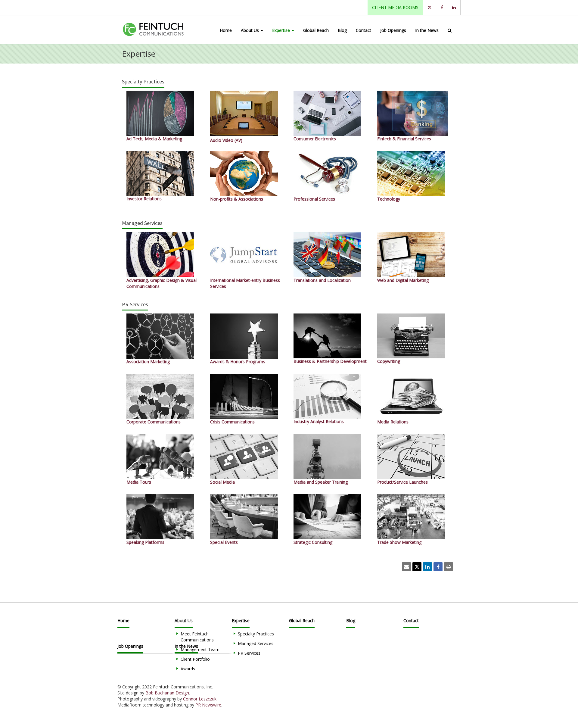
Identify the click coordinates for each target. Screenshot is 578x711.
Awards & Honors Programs (237, 361)
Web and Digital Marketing (403, 280)
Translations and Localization (322, 280)
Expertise (281, 30)
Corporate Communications (153, 422)
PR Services (249, 653)
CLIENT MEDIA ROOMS (395, 7)
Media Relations (393, 422)
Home (226, 30)
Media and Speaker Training (321, 482)
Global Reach (316, 30)
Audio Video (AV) (226, 140)
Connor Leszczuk (199, 699)
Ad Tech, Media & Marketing (154, 139)
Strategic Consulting (313, 542)
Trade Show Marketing (399, 542)
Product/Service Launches (402, 482)
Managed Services (255, 643)
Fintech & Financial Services (404, 139)
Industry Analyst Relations (319, 421)
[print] (448, 566)
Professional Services (314, 199)
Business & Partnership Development (330, 361)
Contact (363, 30)
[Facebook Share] (438, 566)
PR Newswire (208, 705)
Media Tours (138, 482)
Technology (388, 199)
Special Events (224, 542)
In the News (427, 30)
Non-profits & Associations (236, 199)
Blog (342, 30)
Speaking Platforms (145, 542)
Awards (188, 669)
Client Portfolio (195, 659)
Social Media (222, 482)
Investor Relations (144, 198)
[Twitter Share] (416, 566)
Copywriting (388, 361)
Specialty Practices (256, 634)
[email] (406, 566)
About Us (250, 30)
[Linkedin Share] (427, 566)
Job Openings (393, 30)
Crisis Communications (232, 422)
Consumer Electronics (315, 139)
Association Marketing (148, 361)
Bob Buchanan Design (167, 693)
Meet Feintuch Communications (197, 637)
